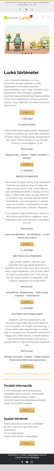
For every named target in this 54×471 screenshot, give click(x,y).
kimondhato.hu (13, 455)
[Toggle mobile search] (43, 16)
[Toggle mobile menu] (48, 16)
